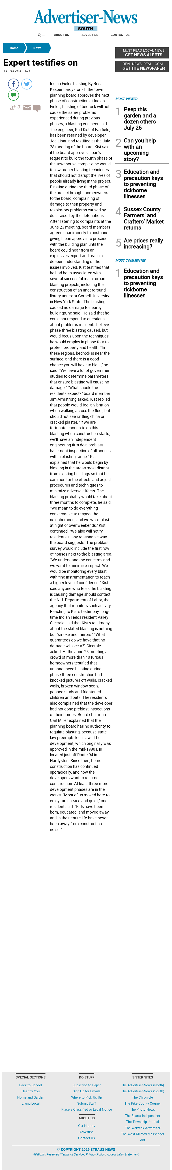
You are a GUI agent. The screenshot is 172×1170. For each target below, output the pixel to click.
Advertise (90, 35)
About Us (61, 35)
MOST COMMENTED (130, 260)
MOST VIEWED (126, 98)
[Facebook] (13, 84)
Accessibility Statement (123, 1154)
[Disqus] (58, 895)
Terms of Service (72, 1154)
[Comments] (13, 95)
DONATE (158, 5)
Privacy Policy (95, 1154)
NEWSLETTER (132, 5)
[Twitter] (26, 84)
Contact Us (120, 35)
